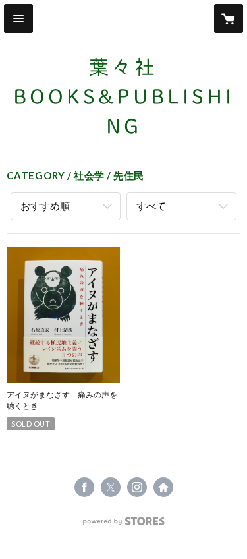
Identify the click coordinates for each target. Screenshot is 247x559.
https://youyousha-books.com (163, 487)
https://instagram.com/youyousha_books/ (137, 487)
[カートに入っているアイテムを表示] (228, 18)
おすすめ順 (45, 206)
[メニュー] (18, 18)
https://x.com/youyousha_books (111, 487)
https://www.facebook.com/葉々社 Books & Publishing (84, 487)
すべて (151, 206)
